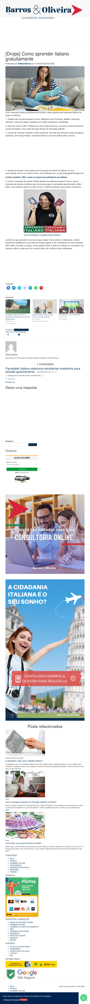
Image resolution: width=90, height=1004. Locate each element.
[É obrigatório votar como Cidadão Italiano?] (25, 743)
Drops (26, 330)
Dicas (21, 330)
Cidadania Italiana (10, 758)
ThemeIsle (81, 986)
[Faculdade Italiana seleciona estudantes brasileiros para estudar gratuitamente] (17, 306)
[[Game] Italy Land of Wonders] (71, 306)
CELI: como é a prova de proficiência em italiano (44, 177)
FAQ (11, 955)
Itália (22, 758)
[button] (83, 997)
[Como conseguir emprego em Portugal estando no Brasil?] (25, 784)
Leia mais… (18, 768)
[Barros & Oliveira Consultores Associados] (44, 3)
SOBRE (58, 8)
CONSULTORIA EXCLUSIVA (19, 951)
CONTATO (13, 953)
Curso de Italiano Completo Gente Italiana (42, 234)
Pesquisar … (10, 441)
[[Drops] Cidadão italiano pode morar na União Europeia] (44, 306)
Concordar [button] (23, 1000)
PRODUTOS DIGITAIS (17, 935)
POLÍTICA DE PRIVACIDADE (20, 946)
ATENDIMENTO (15, 949)
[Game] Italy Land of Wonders (69, 314)
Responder (11, 382)
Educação (22, 332)
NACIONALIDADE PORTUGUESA (42, 8)
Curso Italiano (14, 332)
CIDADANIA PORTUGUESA (19, 867)
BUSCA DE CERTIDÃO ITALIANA (21, 922)
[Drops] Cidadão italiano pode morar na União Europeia (42, 315)
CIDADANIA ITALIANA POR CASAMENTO (24, 927)
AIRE (11, 929)
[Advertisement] (45, 153)
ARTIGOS (13, 861)
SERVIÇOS (69, 8)
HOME (9, 8)
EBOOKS (13, 940)
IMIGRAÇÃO (14, 870)
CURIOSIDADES (15, 865)
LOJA (8, 14)
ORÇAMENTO (15, 933)
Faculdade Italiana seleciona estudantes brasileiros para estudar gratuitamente (17, 316)
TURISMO (13, 872)
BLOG (79, 8)
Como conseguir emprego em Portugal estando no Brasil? (30, 801)
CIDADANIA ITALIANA (21, 8)
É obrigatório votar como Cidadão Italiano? (24, 760)
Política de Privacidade (11, 1000)
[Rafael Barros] (10, 346)
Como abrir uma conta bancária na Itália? (23, 843)
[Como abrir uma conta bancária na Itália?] (25, 825)
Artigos (17, 330)
